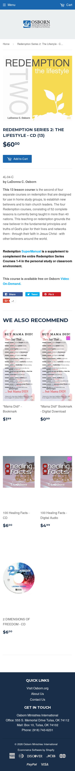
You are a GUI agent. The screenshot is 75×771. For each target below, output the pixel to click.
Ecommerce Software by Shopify (36, 750)
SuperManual (31, 251)
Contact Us (37, 699)
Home (6, 44)
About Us (37, 693)
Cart (69, 4)
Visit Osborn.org (37, 688)
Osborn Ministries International (40, 744)
